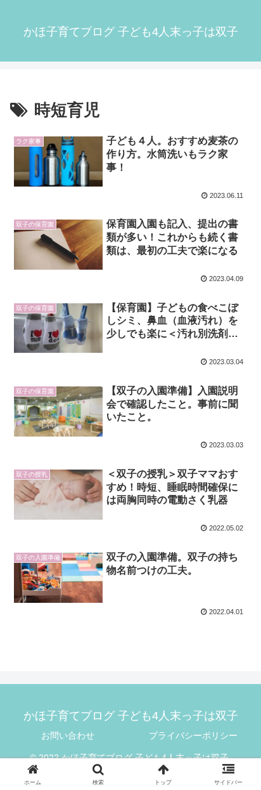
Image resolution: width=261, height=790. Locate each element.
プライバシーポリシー (193, 735)
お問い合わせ (67, 735)
